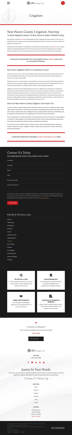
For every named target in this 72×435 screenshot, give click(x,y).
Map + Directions (36, 416)
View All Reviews (34, 339)
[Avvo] (43, 362)
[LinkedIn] (36, 362)
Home (36, 387)
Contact (36, 403)
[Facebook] (28, 362)
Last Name (10, 165)
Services (36, 393)
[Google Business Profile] (32, 362)
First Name (10, 160)
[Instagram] (40, 362)
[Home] (35, 3)
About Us (36, 390)
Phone (8, 170)
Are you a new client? (12, 180)
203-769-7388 (36, 358)
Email (8, 175)
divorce (22, 39)
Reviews (36, 396)
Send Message (12, 203)
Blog (36, 399)
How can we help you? (13, 185)
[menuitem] (36, 219)
